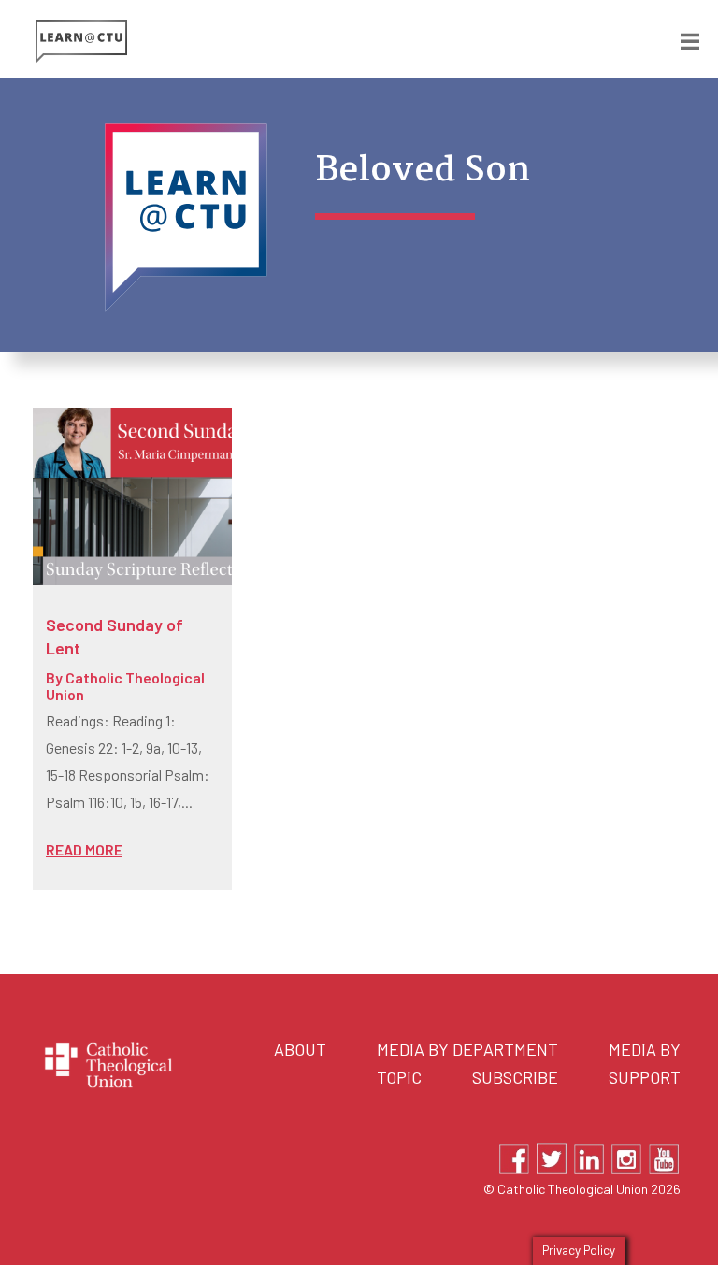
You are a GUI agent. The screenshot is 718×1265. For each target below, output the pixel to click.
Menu (676, 38)
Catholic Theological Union (125, 685)
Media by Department (467, 1049)
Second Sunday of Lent (114, 636)
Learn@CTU (197, 42)
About (300, 1049)
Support (645, 1077)
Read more (84, 849)
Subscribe (515, 1077)
